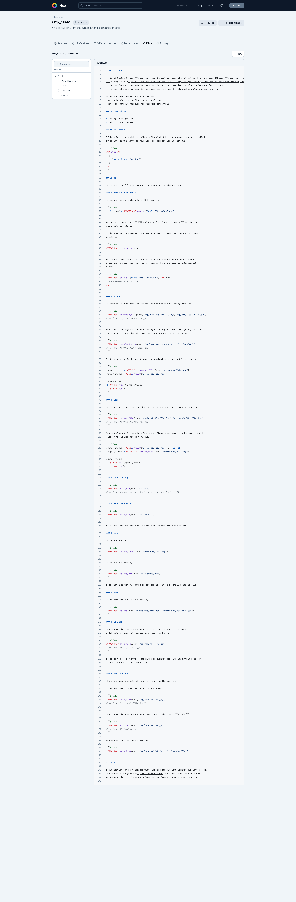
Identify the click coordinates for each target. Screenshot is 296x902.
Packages (182, 5)
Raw (240, 53)
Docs (211, 5)
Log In (236, 5)
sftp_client (61, 22)
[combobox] (110, 5)
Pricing (198, 5)
